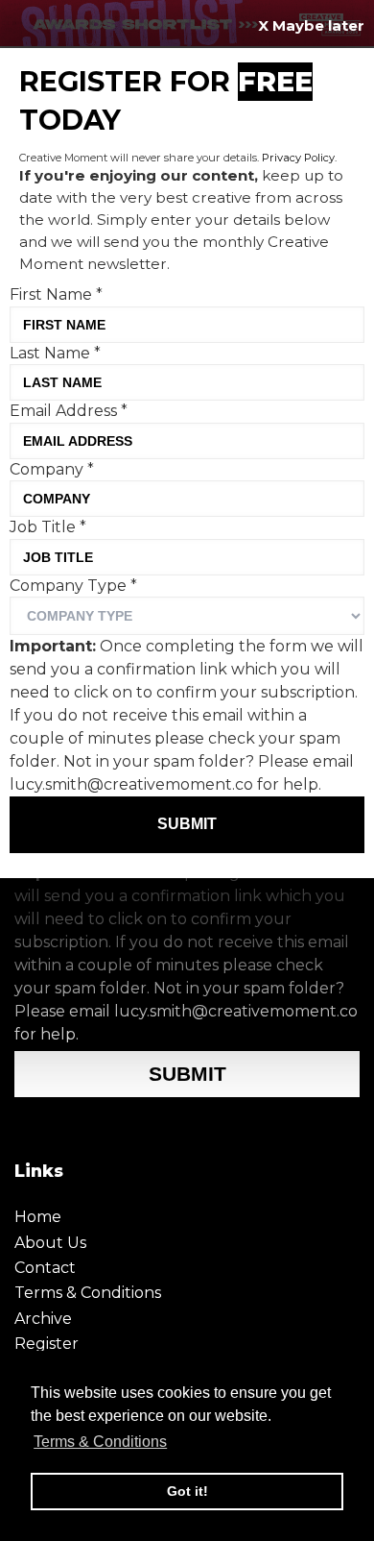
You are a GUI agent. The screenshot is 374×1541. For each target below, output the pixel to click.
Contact (45, 1268)
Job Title (48, 527)
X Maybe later (311, 25)
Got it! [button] (187, 1491)
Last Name (55, 353)
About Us (50, 1243)
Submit (187, 1074)
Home (37, 1217)
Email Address (69, 411)
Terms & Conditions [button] (100, 1441)
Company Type (73, 585)
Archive (43, 1318)
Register (46, 1343)
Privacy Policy (298, 157)
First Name (56, 294)
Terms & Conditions (87, 1293)
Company (52, 469)
